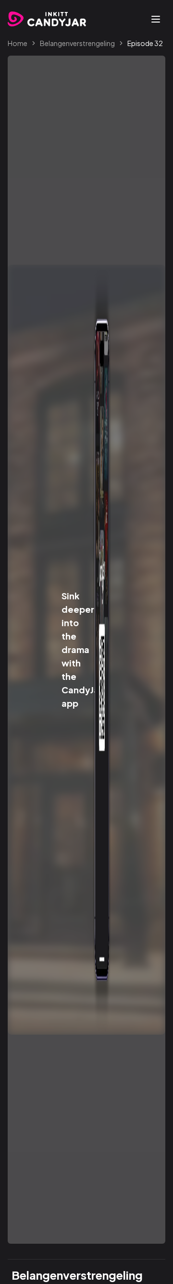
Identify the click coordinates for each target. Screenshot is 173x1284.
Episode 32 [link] (145, 43)
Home (17, 43)
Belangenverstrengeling (77, 43)
